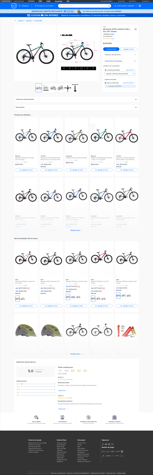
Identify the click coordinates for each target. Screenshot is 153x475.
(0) (26, 162)
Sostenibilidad (61, 445)
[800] (103, 299)
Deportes (20, 20)
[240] (17, 299)
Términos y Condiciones (57, 473)
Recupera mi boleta (34, 445)
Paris (112, 34)
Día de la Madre (61, 452)
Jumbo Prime (6, 1)
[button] (44, 5)
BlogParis (60, 461)
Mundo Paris (132, 1)
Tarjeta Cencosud (82, 450)
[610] (93, 299)
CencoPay (80, 458)
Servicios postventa (34, 446)
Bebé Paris (60, 458)
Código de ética (111, 473)
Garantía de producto (34, 448)
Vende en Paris (61, 443)
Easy (78, 446)
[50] (22, 299)
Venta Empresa (82, 459)
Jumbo (79, 445)
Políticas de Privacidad (98, 473)
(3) (113, 38)
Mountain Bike (38, 20)
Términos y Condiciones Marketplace (78, 473)
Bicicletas (28, 20)
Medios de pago (33, 452)
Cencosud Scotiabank (106, 1)
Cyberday (60, 450)
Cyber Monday (61, 448)
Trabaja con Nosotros (83, 461)
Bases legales (121, 473)
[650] (98, 299)
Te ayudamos (145, 1)
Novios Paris (121, 1)
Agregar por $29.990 (115, 86)
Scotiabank (80, 452)
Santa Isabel (81, 448)
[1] (68, 297)
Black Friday (60, 446)
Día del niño (60, 454)
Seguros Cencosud (83, 454)
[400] (73, 297)
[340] (78, 297)
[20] (118, 295)
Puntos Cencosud (19, 1)
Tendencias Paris (62, 459)
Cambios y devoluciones (35, 450)
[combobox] (120, 74)
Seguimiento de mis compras (37, 443)
